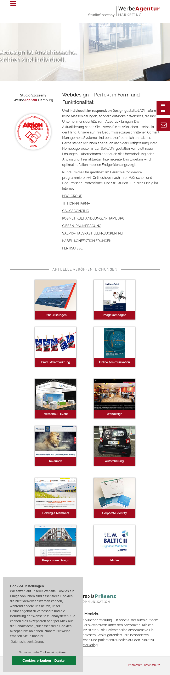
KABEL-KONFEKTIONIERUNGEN (87, 241)
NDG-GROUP (72, 196)
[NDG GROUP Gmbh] (55, 541)
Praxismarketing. (85, 645)
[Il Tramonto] (114, 394)
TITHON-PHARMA (76, 203)
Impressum (135, 664)
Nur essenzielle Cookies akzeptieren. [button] (43, 652)
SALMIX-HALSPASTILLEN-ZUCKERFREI (92, 233)
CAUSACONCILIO (75, 211)
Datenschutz (152, 664)
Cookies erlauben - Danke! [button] (44, 661)
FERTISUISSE (72, 248)
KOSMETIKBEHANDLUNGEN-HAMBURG (93, 218)
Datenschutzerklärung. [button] (27, 641)
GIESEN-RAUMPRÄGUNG (81, 226)
